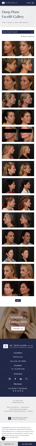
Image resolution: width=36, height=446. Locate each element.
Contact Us (18, 329)
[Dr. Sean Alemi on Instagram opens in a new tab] (9, 379)
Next (18, 301)
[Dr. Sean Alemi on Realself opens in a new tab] (26, 379)
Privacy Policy (25, 407)
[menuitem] (9, 379)
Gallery (10, 22)
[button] (3, 438)
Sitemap (30, 411)
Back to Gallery (28, 36)
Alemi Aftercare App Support (18, 409)
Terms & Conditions (13, 407)
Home (3, 22)
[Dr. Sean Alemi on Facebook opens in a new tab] (15, 379)
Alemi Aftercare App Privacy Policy (15, 411)
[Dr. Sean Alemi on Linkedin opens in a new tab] (21, 379)
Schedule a (18, 319)
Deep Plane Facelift (22, 22)
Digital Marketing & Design (20, 418)
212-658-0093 (13, 437)
